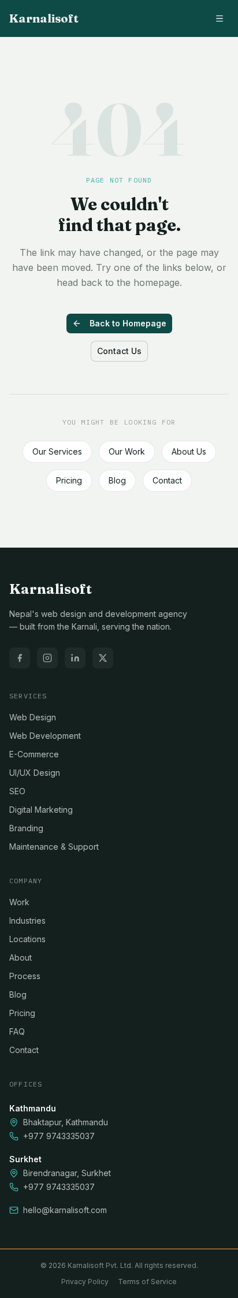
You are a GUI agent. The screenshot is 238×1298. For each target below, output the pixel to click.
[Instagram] (47, 658)
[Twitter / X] (102, 658)
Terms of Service (147, 1281)
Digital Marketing (41, 809)
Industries (27, 920)
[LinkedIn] (75, 658)
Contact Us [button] (119, 351)
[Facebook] (19, 658)
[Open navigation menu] (219, 18)
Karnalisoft (44, 18)
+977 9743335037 (59, 1136)
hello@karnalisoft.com (65, 1210)
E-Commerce (34, 754)
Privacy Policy (85, 1281)
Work (19, 902)
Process (24, 976)
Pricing (69, 480)
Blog (117, 480)
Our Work (127, 451)
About (20, 957)
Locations (27, 939)
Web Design (32, 717)
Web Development (45, 736)
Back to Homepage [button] (128, 323)
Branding (26, 828)
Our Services (57, 451)
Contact (167, 480)
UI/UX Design (34, 773)
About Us (189, 451)
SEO (17, 791)
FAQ (17, 1031)
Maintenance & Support (54, 846)
